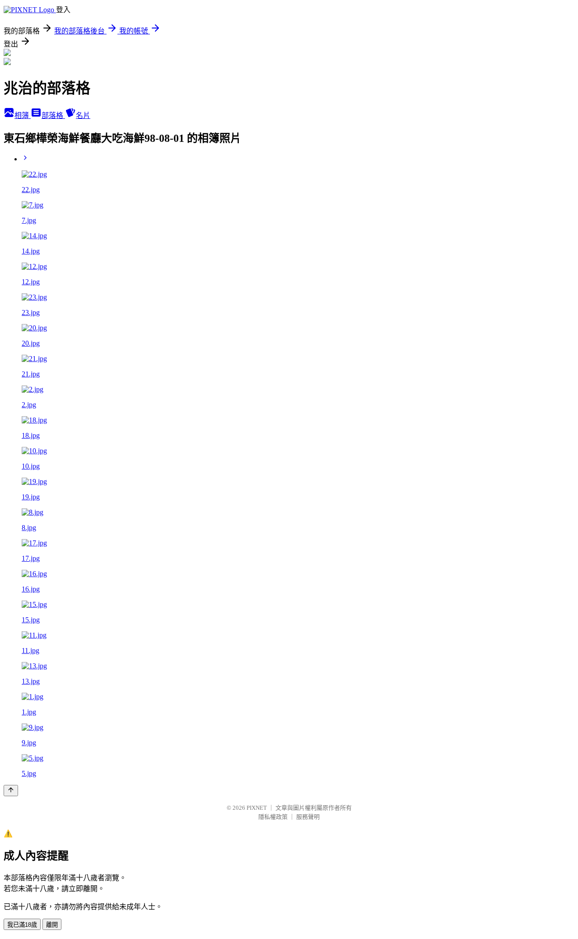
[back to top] (11, 790)
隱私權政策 (273, 816)
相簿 (22, 115)
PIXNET (257, 807)
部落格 (53, 115)
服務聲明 (308, 816)
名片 (83, 115)
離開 (52, 924)
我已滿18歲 (22, 924)
